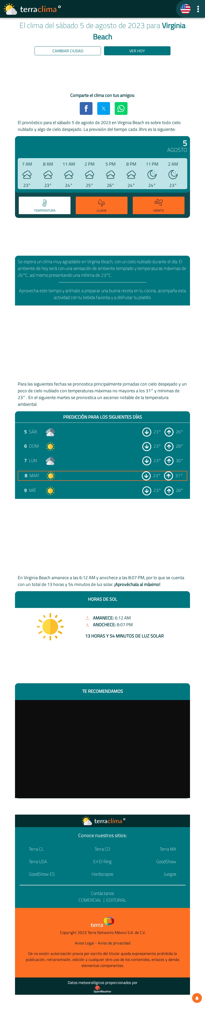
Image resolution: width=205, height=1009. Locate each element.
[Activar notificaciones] (197, 998)
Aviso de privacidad (114, 943)
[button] (198, 9)
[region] (102, 74)
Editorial (116, 900)
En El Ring (102, 861)
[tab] (44, 205)
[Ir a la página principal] (32, 9)
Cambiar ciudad (67, 51)
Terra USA (38, 861)
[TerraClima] (185, 9)
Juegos (170, 874)
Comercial (90, 900)
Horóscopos (102, 874)
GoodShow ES (42, 874)
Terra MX (168, 849)
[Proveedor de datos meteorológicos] (102, 989)
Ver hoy (137, 51)
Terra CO (102, 849)
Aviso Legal (84, 943)
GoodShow (166, 861)
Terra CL (36, 849)
